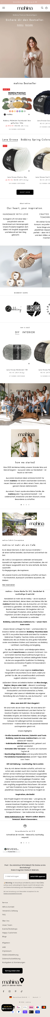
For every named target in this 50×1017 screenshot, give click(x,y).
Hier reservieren (8, 585)
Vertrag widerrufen (12, 971)
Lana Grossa (10, 139)
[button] (7, 1007)
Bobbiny (20, 25)
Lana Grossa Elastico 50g (17, 177)
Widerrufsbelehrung (10, 955)
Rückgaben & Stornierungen (13, 962)
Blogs (4, 936)
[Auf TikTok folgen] (21, 991)
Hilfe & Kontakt (8, 907)
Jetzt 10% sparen (37, 876)
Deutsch (35, 997)
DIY (17, 332)
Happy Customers (9, 933)
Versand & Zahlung (10, 911)
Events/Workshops (9, 929)
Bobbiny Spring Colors (35, 139)
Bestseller (29, 25)
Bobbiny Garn (21, 293)
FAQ (4, 914)
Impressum (7, 951)
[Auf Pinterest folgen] (15, 991)
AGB (4, 947)
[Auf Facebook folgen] (3, 991)
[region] (25, 832)
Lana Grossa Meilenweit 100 (17, 370)
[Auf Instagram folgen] (9, 991)
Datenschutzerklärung (11, 958)
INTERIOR (28, 332)
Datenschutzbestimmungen (13, 893)
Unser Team (7, 925)
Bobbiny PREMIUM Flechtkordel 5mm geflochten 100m (17, 122)
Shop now (25, 192)
